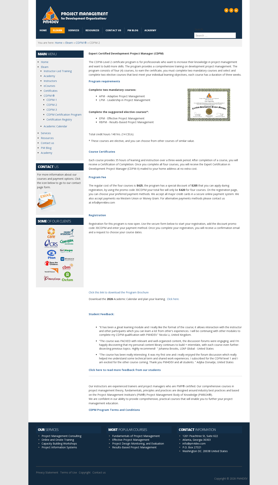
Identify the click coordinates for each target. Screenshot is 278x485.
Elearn (69, 42)
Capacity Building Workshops (59, 443)
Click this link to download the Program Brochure (119, 292)
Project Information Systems (59, 447)
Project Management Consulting (61, 436)
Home (58, 42)
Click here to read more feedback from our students (125, 370)
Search (199, 29)
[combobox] (215, 35)
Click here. (173, 299)
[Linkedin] (236, 10)
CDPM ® (81, 42)
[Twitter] (226, 10)
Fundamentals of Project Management (136, 436)
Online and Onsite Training (58, 439)
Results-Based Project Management (134, 447)
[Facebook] (231, 10)
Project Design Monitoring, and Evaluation (138, 443)
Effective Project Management (130, 439)
